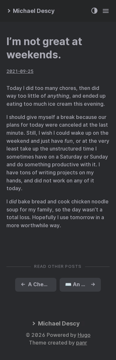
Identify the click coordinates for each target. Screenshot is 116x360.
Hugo (84, 335)
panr (81, 343)
